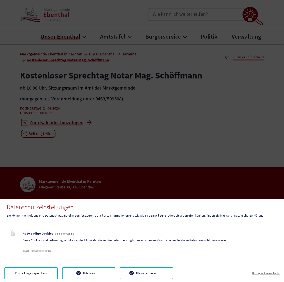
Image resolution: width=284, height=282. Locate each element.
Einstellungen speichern (31, 273)
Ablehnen (89, 273)
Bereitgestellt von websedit (266, 273)
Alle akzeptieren (146, 273)
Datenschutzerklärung (249, 215)
